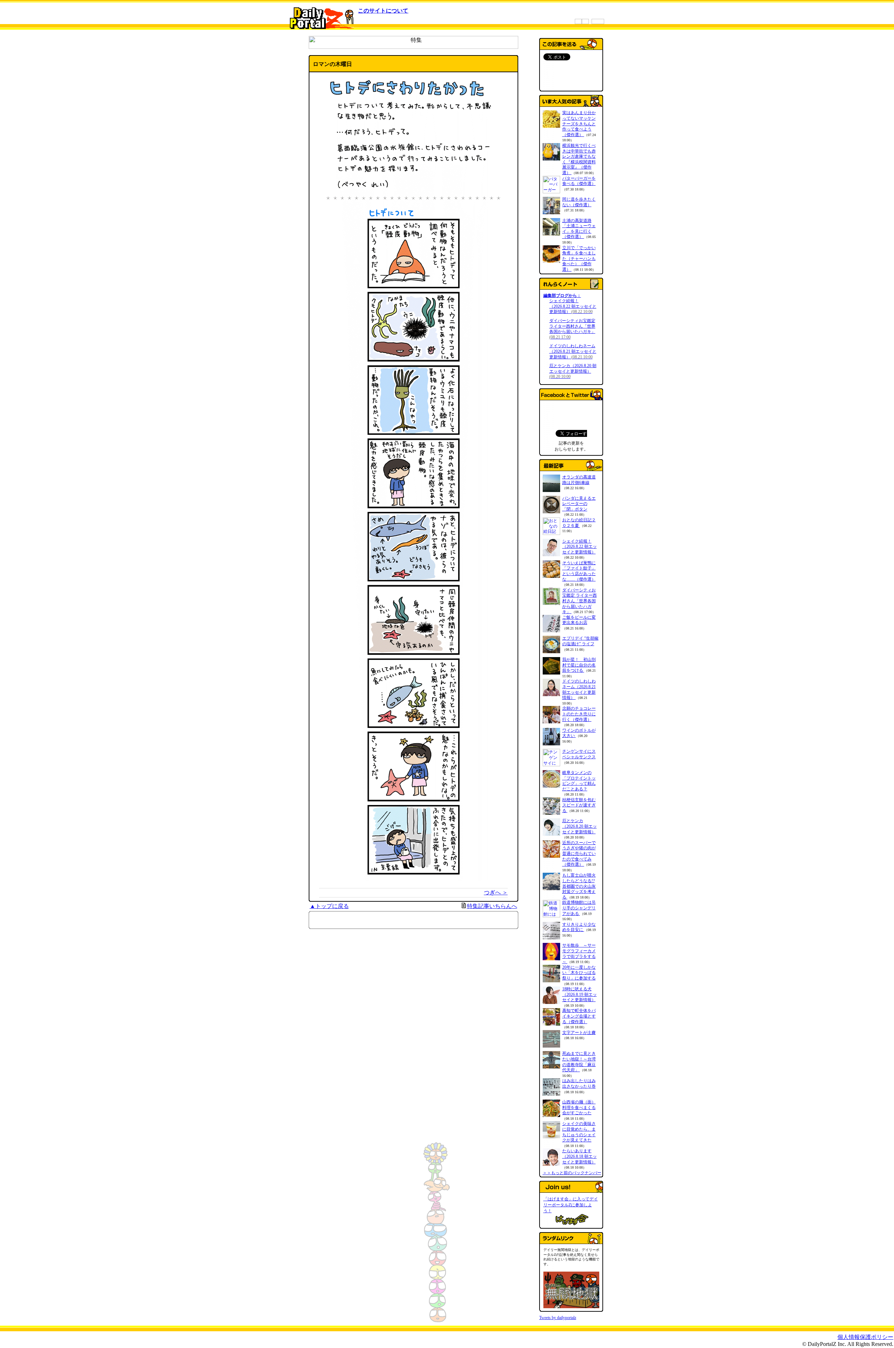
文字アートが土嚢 (579, 1032)
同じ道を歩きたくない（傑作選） (579, 202)
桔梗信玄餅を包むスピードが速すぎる (579, 805)
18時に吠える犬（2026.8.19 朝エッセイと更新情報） (579, 994)
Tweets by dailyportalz (557, 1317)
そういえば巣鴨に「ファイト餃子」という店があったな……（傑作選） (579, 571)
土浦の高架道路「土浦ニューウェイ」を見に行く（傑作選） (579, 228)
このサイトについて (383, 11)
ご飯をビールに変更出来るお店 (579, 620)
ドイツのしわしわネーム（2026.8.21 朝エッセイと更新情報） (572, 351)
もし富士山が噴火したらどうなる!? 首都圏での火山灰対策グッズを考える (579, 886)
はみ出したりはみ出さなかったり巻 (579, 1083)
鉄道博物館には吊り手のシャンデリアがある (579, 908)
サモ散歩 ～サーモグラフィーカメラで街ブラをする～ (579, 953)
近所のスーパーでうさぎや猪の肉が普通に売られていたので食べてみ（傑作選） (579, 853)
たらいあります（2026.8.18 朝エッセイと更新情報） (579, 1156)
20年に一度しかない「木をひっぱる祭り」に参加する (579, 973)
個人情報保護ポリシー (865, 1337)
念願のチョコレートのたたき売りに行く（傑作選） (579, 714)
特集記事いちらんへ (492, 906)
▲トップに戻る (329, 906)
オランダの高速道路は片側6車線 (579, 480)
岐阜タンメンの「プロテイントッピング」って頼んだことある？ (579, 780)
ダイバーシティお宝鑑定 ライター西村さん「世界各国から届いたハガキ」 (572, 329)
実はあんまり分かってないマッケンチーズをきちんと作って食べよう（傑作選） (579, 123)
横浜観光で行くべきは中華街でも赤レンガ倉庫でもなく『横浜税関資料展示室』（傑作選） (579, 159)
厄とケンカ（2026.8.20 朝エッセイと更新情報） (572, 371)
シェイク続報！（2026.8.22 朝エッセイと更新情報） (572, 306)
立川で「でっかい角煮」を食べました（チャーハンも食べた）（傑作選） (579, 258)
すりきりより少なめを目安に (579, 927)
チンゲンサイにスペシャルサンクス (579, 754)
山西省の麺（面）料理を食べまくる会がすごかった (579, 1107)
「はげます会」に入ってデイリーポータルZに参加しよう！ (570, 1205)
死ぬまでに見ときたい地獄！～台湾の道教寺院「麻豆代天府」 (579, 1061)
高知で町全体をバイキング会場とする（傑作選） (579, 1016)
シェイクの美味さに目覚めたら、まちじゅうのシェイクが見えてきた (579, 1131)
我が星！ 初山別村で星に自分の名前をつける (579, 665)
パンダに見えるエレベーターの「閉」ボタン (579, 504)
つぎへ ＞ (496, 892)
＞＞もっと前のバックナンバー (572, 1172)
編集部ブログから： (562, 295)
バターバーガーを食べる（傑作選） (579, 181)
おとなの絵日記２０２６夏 (579, 522)
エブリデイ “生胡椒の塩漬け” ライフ (580, 641)
